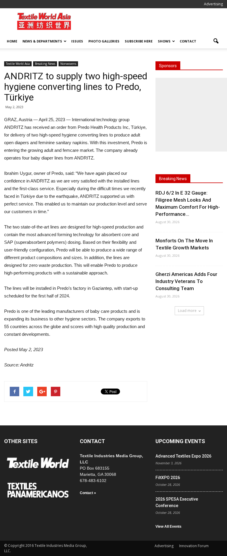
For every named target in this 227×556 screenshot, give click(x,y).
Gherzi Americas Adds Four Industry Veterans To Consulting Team (186, 281)
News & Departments (42, 41)
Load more (187, 310)
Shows (164, 41)
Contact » (88, 493)
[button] (216, 41)
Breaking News (45, 64)
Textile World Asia (18, 64)
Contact (188, 41)
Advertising (213, 3)
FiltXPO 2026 (167, 477)
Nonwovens (68, 64)
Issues (77, 41)
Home (12, 41)
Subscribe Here (139, 41)
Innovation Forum (194, 545)
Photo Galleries (103, 41)
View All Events (168, 526)
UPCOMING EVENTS (180, 441)
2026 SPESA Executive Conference (176, 502)
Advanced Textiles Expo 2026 (183, 456)
